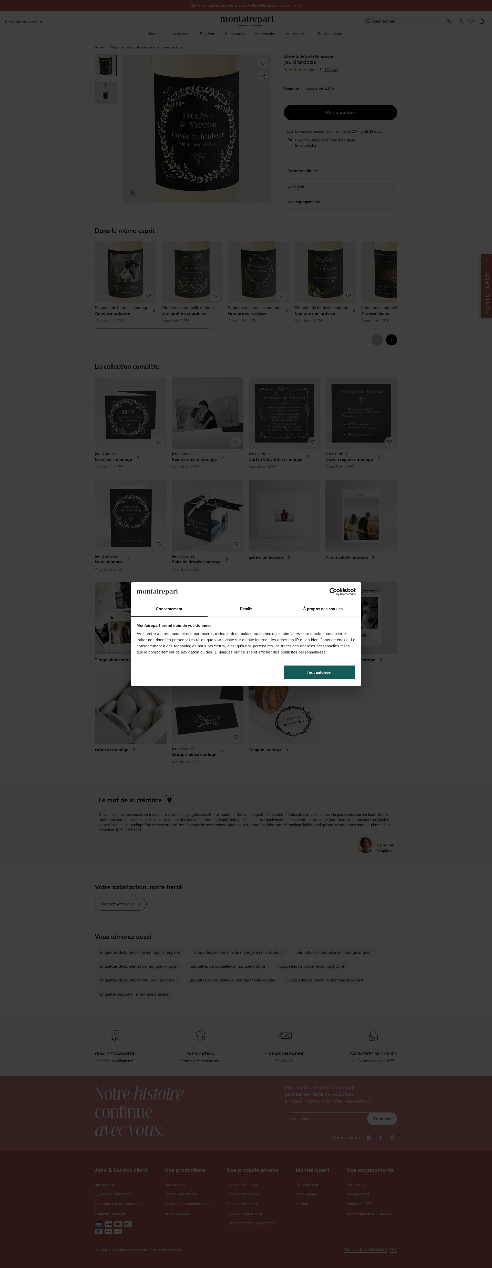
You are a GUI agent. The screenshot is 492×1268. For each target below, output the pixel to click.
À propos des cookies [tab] (323, 609)
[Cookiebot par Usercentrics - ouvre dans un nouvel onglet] (333, 592)
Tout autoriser (319, 672)
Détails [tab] (246, 609)
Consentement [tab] (169, 609)
